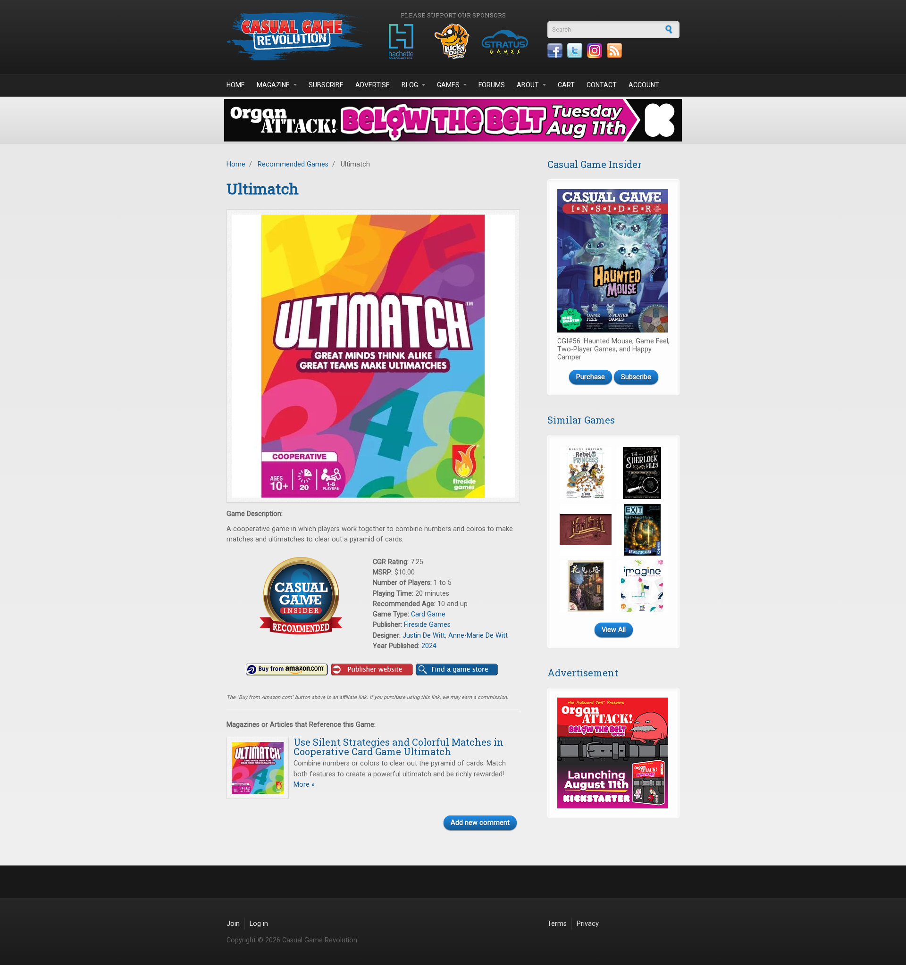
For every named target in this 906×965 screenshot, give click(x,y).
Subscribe (326, 85)
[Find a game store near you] (456, 669)
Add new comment (480, 823)
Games (448, 85)
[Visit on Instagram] (594, 50)
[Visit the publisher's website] (371, 669)
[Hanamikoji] (586, 586)
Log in (259, 924)
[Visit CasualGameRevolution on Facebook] (554, 50)
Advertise (372, 85)
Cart (566, 85)
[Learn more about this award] (299, 596)
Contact (602, 85)
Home (235, 85)
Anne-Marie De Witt (478, 636)
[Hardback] (586, 530)
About (528, 85)
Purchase (590, 377)
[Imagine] (642, 586)
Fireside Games (427, 625)
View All (614, 630)
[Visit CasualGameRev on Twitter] (574, 50)
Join (233, 924)
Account (644, 85)
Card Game (428, 614)
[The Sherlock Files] (642, 473)
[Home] (297, 36)
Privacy (588, 924)
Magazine (273, 85)
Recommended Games (293, 164)
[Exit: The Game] (642, 530)
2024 (428, 646)
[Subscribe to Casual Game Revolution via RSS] (614, 50)
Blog (410, 85)
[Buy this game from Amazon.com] (286, 669)
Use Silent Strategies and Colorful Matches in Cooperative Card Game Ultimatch (398, 746)
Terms (557, 924)
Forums (491, 85)
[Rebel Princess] (586, 473)
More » (304, 785)
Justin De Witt (424, 636)
